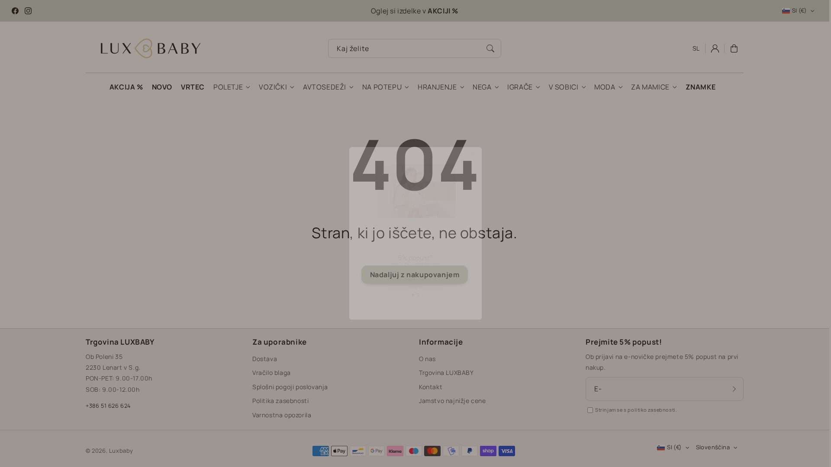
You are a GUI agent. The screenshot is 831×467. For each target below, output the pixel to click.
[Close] (510, 106)
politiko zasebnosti (426, 314)
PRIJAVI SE (415, 334)
